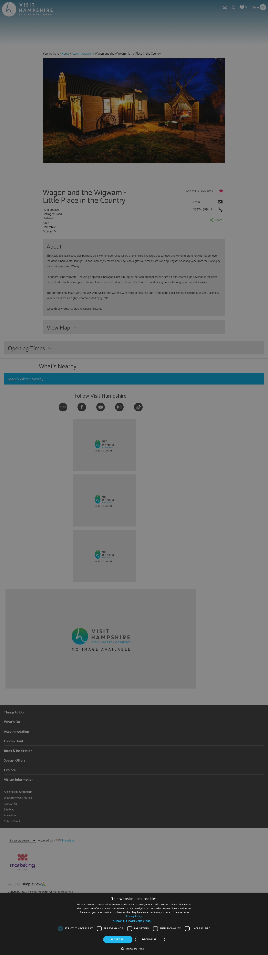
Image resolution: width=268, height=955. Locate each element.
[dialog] (134, 924)
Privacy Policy (134, 916)
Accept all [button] (117, 939)
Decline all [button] (150, 939)
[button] (134, 921)
